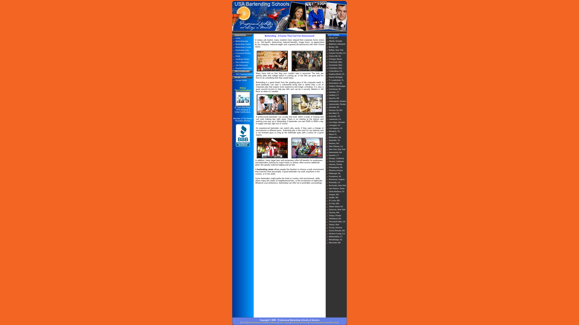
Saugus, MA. (334, 194)
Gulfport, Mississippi (337, 86)
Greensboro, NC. (336, 83)
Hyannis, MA (334, 98)
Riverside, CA (334, 182)
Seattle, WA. (334, 198)
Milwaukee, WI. (335, 137)
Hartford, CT (334, 95)
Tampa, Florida (335, 216)
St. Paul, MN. (334, 204)
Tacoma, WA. (334, 213)
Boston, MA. (334, 47)
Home (238, 38)
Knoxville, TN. (334, 116)
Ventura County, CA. (337, 234)
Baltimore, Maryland (337, 44)
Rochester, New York (337, 185)
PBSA (244, 322)
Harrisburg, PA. (335, 89)
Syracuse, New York (337, 210)
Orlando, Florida (335, 164)
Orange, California (336, 158)
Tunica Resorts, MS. (337, 231)
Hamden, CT (334, 92)
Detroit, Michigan (336, 77)
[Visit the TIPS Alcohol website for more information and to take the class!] (242, 106)
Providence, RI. (335, 176)
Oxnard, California (336, 161)
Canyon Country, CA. (337, 53)
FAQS (238, 56)
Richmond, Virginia (337, 179)
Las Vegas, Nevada (337, 122)
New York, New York (337, 149)
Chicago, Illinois (335, 59)
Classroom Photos (243, 53)
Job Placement (242, 65)
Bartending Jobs (242, 50)
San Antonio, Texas (337, 188)
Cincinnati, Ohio (335, 62)
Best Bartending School (256, 322)
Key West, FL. (334, 113)
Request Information (244, 68)
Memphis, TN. (334, 131)
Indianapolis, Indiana (337, 101)
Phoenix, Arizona (336, 170)
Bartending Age (242, 41)
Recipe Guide (241, 80)
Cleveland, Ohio (335, 65)
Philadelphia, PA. (336, 167)
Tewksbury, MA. (335, 219)
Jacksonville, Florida (337, 104)
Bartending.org (272, 322)
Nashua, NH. (334, 143)
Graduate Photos (242, 59)
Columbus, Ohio (335, 68)
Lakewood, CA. (335, 119)
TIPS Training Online (244, 74)
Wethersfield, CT (335, 237)
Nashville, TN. (334, 140)
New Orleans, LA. (336, 146)
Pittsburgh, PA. (335, 173)
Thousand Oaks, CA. (337, 222)
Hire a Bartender (242, 62)
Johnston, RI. (334, 107)
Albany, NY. (333, 38)
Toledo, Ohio (334, 225)
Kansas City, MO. (336, 110)
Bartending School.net (300, 322)
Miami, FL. (333, 134)
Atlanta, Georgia (335, 41)
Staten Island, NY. (336, 207)
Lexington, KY (334, 125)
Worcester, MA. (335, 243)
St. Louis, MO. (334, 201)
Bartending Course (243, 47)
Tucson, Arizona (335, 228)
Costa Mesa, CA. (336, 71)
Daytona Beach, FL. (337, 74)
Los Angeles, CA (335, 128)
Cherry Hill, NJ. (335, 56)
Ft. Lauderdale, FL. (336, 80)
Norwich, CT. (334, 155)
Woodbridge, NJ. (336, 240)
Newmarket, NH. (335, 152)
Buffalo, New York (336, 50)
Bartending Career (243, 44)
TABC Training (284, 322)
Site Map (334, 322)
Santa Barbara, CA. (337, 191)
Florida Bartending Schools (319, 322)
